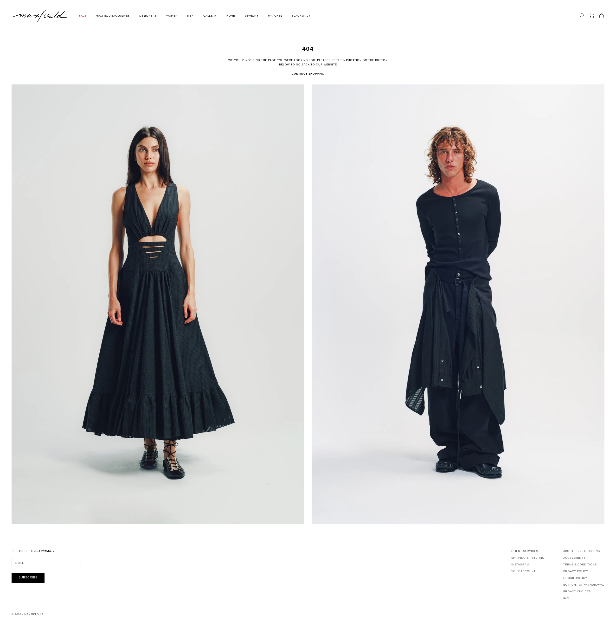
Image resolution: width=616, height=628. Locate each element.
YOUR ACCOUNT (523, 571)
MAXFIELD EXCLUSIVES (112, 15)
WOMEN (172, 15)
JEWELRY (251, 15)
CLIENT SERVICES (524, 551)
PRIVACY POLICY (575, 571)
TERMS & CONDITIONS (580, 564)
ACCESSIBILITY (574, 557)
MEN (190, 15)
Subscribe (28, 577)
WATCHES (275, 15)
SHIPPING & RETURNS (527, 557)
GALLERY (210, 15)
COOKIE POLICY (575, 578)
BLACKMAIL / (301, 15)
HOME (230, 15)
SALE (82, 15)
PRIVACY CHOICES (577, 591)
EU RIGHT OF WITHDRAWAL (583, 584)
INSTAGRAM (520, 564)
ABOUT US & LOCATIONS (581, 551)
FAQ (566, 598)
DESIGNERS (148, 15)
